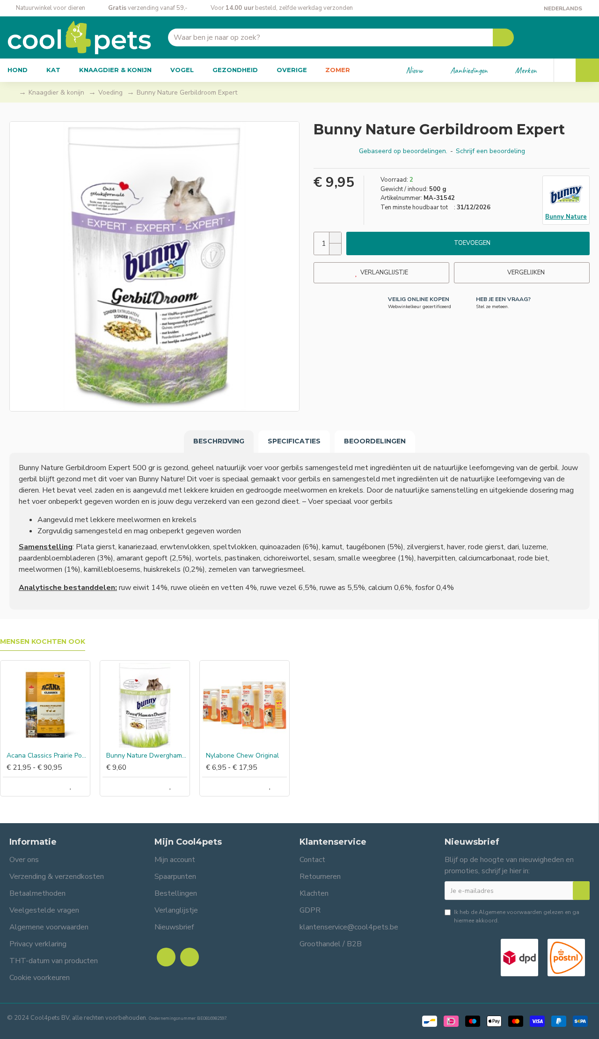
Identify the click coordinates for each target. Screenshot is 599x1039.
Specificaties (294, 441)
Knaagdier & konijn (56, 92)
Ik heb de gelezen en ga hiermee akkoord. (516, 916)
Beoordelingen (375, 441)
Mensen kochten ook (42, 642)
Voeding (110, 92)
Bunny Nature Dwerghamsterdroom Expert (146, 756)
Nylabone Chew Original (242, 756)
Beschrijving (218, 441)
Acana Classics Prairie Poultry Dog (47, 756)
